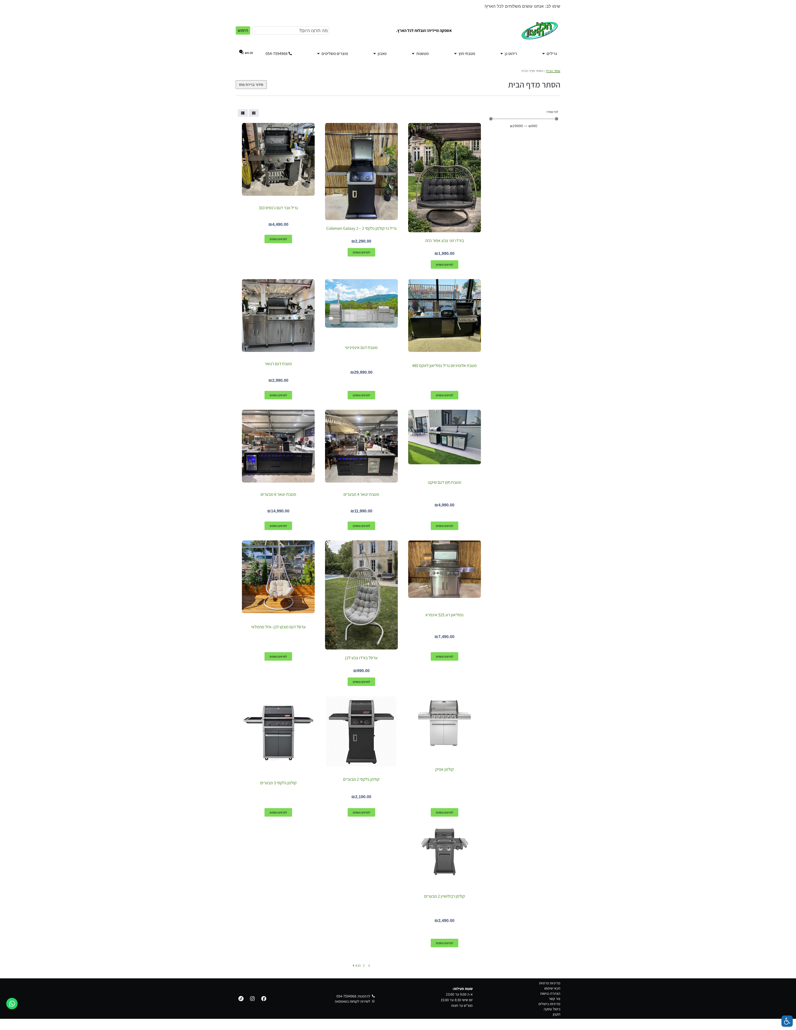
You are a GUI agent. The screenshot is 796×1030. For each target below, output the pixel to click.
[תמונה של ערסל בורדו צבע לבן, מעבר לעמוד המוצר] (361, 594)
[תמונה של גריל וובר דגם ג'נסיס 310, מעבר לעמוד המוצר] (278, 159)
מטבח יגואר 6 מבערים (278, 494)
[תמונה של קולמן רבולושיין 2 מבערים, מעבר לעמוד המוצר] (444, 852)
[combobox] (290, 30)
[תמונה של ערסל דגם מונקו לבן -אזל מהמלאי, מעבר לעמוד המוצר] (278, 576)
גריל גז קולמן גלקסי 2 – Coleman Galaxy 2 (361, 228)
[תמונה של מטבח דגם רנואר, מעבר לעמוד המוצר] (278, 315)
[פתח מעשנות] (413, 53)
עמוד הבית (553, 71)
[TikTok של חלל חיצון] (241, 999)
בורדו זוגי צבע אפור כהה (444, 240)
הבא (358, 965)
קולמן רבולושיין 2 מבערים (444, 896)
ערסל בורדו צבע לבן (361, 657)
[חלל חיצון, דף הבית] (539, 31)
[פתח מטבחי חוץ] (455, 53)
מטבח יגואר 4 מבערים (361, 494)
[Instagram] (252, 999)
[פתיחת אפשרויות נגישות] (787, 1021)
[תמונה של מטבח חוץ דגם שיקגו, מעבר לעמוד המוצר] (444, 437)
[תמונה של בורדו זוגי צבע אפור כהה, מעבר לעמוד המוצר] (444, 177)
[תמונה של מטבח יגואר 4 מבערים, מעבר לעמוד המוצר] (361, 446)
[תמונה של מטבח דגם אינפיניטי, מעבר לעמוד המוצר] (361, 303)
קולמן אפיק (444, 769)
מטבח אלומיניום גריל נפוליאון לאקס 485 (444, 365)
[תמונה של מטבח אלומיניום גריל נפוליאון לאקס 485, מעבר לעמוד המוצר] (444, 315)
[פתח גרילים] (543, 53)
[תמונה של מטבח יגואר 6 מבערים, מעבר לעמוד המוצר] (278, 446)
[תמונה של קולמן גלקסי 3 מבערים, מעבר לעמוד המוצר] (278, 732)
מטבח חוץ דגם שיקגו (444, 482)
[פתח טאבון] (375, 53)
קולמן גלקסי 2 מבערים (361, 779)
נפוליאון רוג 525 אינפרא (444, 615)
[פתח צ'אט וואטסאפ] (12, 1003)
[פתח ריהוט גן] (502, 53)
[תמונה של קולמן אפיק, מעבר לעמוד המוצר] (444, 722)
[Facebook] (263, 999)
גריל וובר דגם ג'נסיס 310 (278, 207)
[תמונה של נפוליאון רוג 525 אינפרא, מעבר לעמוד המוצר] (444, 569)
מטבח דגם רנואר (278, 363)
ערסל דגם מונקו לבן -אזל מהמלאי (278, 627)
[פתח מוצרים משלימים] (318, 53)
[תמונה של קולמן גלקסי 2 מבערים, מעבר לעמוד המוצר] (361, 731)
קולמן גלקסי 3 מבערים (278, 783)
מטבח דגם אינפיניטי (361, 347)
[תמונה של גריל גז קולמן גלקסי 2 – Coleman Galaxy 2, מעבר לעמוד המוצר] (361, 171)
